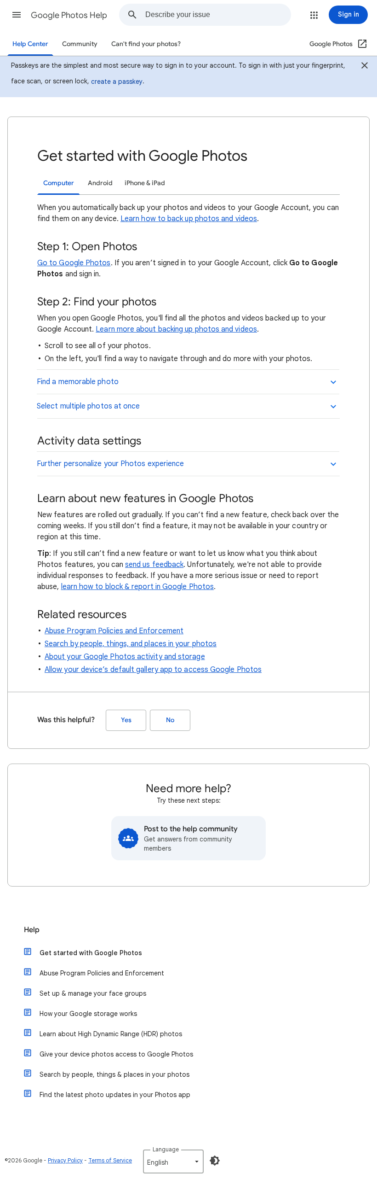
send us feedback (154, 564)
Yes (126, 720)
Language (166, 1149)
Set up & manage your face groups (93, 993)
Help (32, 929)
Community (79, 44)
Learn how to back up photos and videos (188, 218)
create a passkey (117, 81)
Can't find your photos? (146, 44)
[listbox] (173, 1161)
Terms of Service (110, 1160)
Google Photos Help (69, 15)
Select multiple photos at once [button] (88, 406)
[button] (17, 15)
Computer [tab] (58, 183)
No (170, 720)
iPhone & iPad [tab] (145, 183)
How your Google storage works (88, 1014)
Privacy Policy (65, 1160)
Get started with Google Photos (91, 953)
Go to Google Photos (74, 263)
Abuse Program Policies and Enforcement (114, 631)
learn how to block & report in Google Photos (137, 586)
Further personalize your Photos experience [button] (110, 463)
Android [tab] (100, 183)
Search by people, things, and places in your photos (131, 643)
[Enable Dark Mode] (215, 1161)
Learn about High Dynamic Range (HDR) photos (111, 1034)
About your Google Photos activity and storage (125, 656)
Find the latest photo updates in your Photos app (115, 1095)
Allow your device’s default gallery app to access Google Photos (153, 669)
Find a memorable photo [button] (78, 381)
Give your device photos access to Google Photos (116, 1054)
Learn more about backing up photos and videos (176, 329)
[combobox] (218, 14)
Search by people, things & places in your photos (114, 1074)
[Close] (364, 67)
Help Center (30, 44)
